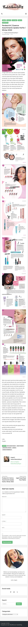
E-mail (4, 521)
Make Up (20, 20)
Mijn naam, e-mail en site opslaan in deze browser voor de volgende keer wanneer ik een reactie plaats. (14, 537)
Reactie (4, 496)
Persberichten (5, 22)
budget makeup (20, 445)
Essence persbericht (7, 449)
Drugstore (9, 20)
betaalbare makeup (11, 445)
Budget (4, 20)
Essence (14, 447)
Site (3, 527)
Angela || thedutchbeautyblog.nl (11, 32)
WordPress (12, 624)
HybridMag (19, 624)
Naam (4, 514)
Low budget (14, 20)
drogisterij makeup (7, 447)
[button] (3, 4)
